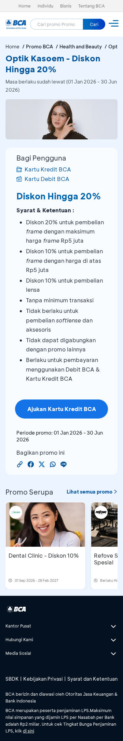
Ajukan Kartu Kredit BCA (61, 408)
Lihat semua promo (89, 491)
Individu (45, 6)
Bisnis (65, 6)
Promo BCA (39, 46)
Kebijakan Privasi (43, 679)
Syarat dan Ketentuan (92, 679)
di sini (28, 731)
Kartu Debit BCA (47, 178)
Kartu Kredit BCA (48, 169)
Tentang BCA (91, 6)
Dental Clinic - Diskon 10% (44, 555)
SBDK (12, 679)
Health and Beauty (80, 46)
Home (24, 6)
